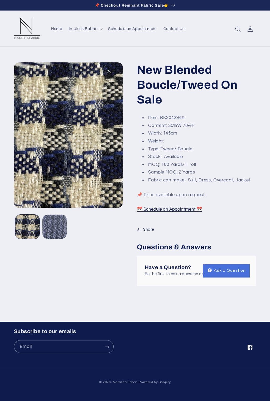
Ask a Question (229, 270)
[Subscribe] (107, 346)
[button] (85, 29)
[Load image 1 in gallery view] (27, 227)
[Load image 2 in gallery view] (54, 227)
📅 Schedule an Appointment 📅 (169, 209)
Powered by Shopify (155, 382)
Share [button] (148, 229)
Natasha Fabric (125, 382)
